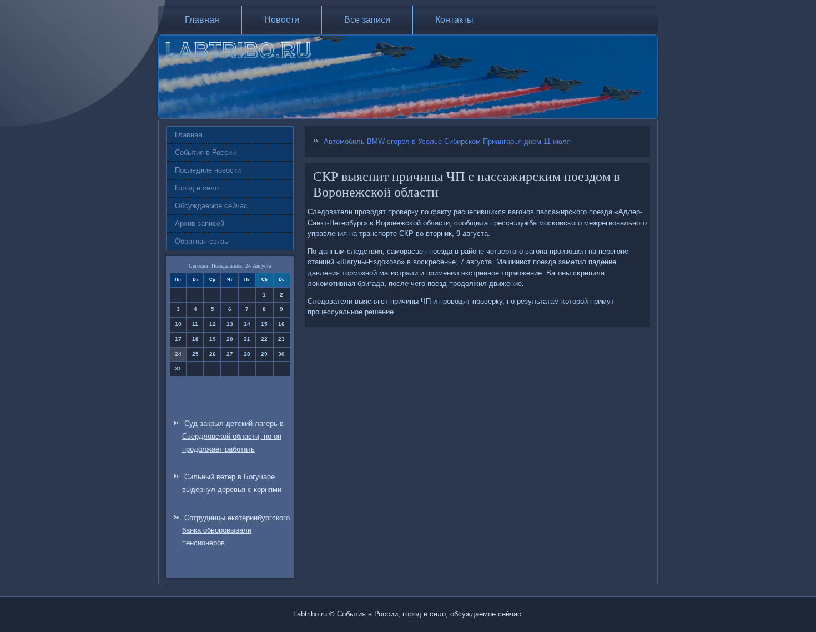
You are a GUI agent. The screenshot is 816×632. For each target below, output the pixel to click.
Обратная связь (201, 241)
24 (178, 354)
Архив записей (199, 223)
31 (178, 368)
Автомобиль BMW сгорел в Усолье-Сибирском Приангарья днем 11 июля (447, 141)
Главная (202, 19)
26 (212, 354)
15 (264, 324)
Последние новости (208, 170)
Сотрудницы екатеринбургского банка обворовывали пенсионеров (236, 531)
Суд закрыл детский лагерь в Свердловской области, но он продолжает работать (233, 436)
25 (195, 354)
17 (178, 339)
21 (247, 339)
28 (247, 354)
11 (195, 324)
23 (281, 339)
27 (229, 354)
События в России (205, 152)
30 (281, 354)
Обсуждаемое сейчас (211, 206)
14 (247, 324)
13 (229, 324)
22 (264, 339)
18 (195, 339)
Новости (281, 19)
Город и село (197, 188)
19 (212, 339)
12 (212, 324)
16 (281, 324)
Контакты (454, 19)
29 (264, 354)
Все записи (367, 19)
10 (178, 324)
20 (229, 339)
